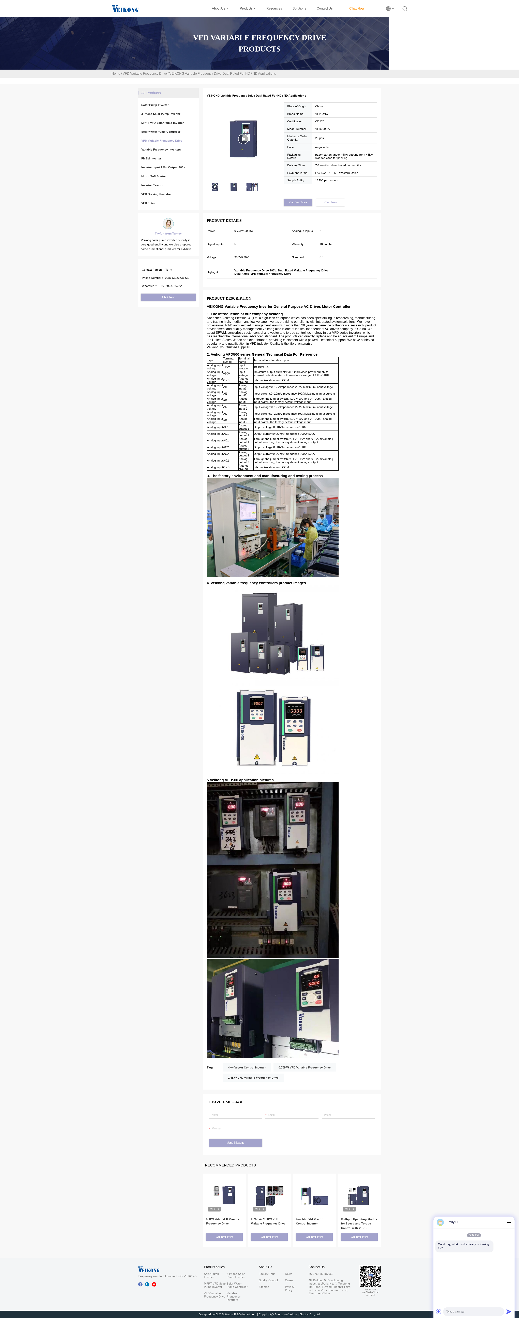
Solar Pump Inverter (154, 105)
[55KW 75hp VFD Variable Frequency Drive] (224, 1189)
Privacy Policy (289, 1288)
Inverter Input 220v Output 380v (163, 167)
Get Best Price (298, 202)
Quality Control (268, 1280)
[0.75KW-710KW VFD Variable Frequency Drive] (269, 1189)
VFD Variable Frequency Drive (145, 73)
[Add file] (439, 1311)
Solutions (299, 8)
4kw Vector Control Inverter (247, 1067)
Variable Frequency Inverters (161, 149)
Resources (274, 8)
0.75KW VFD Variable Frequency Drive (305, 1067)
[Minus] (508, 1222)
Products (246, 8)
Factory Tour (267, 1273)
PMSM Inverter (151, 158)
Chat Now (356, 8)
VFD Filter (148, 203)
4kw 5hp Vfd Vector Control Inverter (309, 1221)
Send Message (235, 1142)
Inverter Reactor (152, 185)
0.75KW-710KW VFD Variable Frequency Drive (268, 1221)
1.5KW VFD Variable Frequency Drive (253, 1077)
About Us (219, 8)
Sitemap (264, 1286)
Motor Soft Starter (153, 176)
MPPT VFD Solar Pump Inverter (162, 122)
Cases (289, 1280)
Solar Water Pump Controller (160, 131)
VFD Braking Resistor (156, 194)
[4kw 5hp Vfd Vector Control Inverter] (314, 1189)
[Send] (509, 1311)
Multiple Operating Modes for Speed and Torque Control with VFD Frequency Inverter (359, 1223)
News (288, 1273)
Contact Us (325, 8)
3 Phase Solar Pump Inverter (160, 113)
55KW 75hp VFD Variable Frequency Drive (223, 1221)
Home (116, 73)
